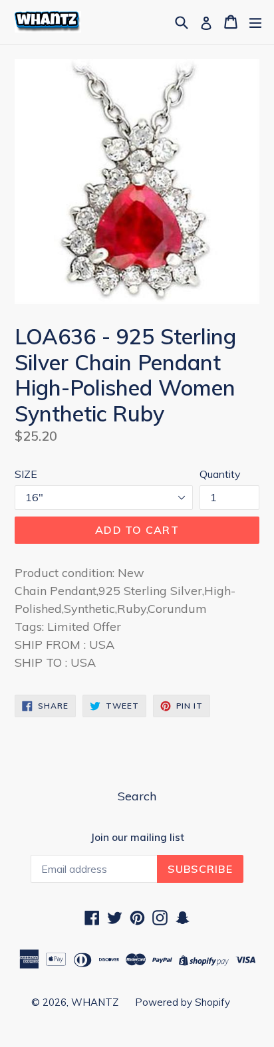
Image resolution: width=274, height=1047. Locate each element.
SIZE (26, 474)
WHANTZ (94, 1002)
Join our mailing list (137, 838)
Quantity (220, 474)
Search (137, 796)
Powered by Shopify (182, 1002)
